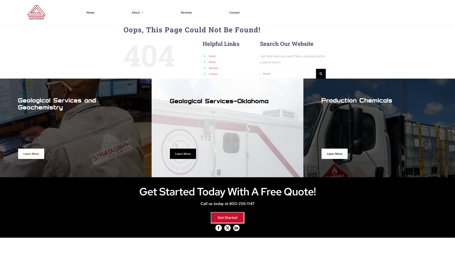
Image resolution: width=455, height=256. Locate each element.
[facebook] (218, 227)
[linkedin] (236, 227)
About (212, 62)
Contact (213, 74)
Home (212, 56)
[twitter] (227, 227)
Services (213, 68)
